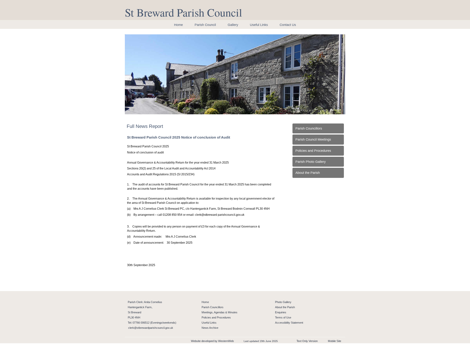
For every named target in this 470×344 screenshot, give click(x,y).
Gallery (233, 25)
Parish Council (205, 25)
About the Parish (307, 173)
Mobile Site (334, 341)
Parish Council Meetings (313, 139)
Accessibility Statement (289, 322)
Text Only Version (307, 341)
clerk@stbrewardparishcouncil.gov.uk (150, 327)
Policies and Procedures (313, 151)
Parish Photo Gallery (310, 162)
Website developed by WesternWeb (212, 341)
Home (178, 25)
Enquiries (280, 312)
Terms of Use (283, 317)
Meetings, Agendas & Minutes (219, 312)
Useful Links (259, 25)
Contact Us (288, 25)
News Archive (210, 327)
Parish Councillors (308, 128)
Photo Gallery (283, 302)
